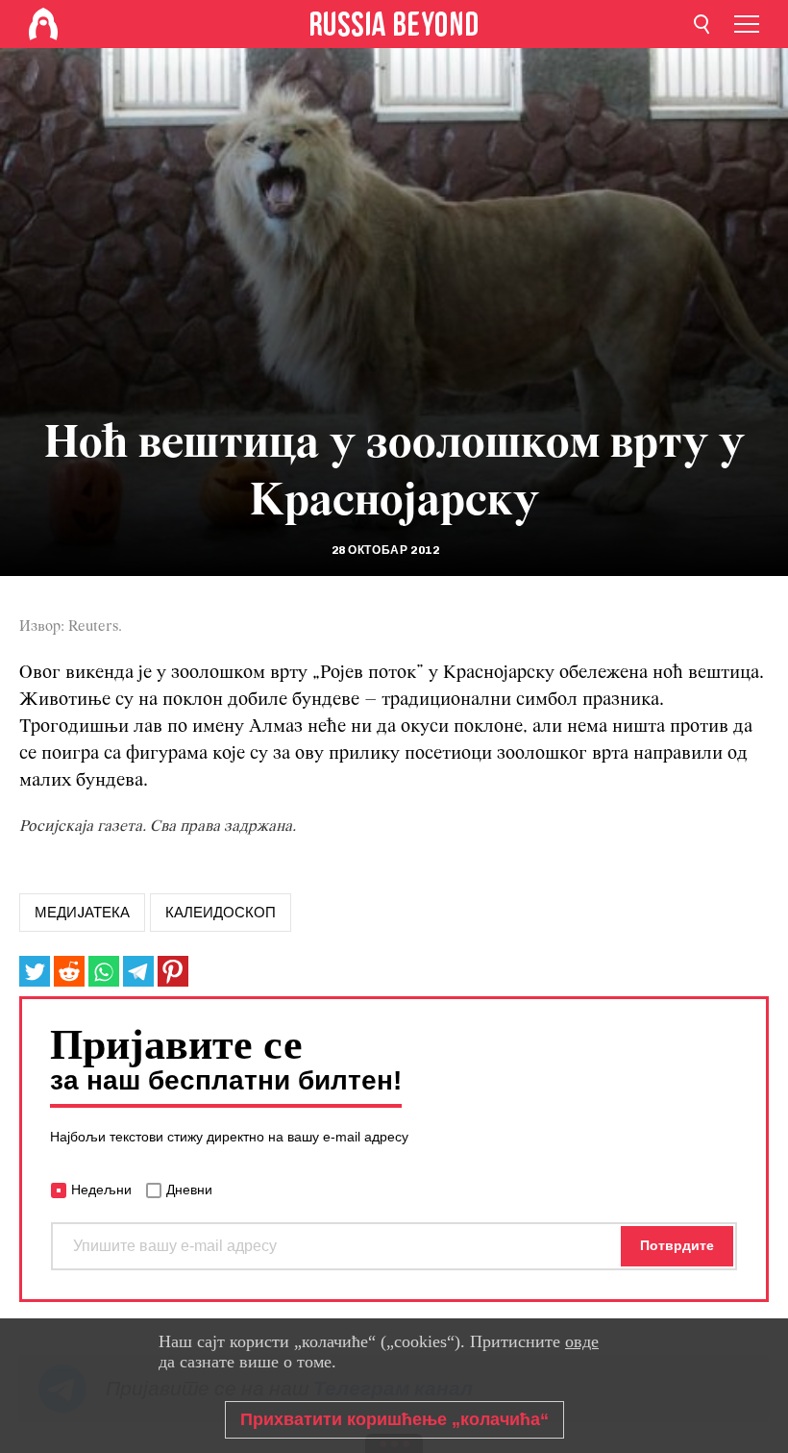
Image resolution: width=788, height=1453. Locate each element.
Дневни (189, 1189)
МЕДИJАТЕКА (82, 912)
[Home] (43, 24)
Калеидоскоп (220, 912)
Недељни (101, 1189)
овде (582, 1341)
